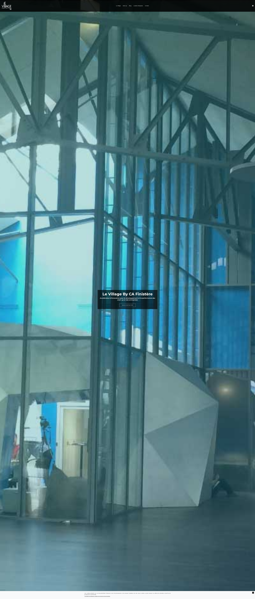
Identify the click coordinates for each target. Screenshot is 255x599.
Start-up (125, 5)
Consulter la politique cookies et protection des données (97, 596)
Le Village (118, 5)
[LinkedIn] (252, 6)
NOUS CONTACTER (127, 305)
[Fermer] (253, 593)
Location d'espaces (138, 5)
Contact (147, 5)
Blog (130, 5)
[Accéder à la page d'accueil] (7, 6)
